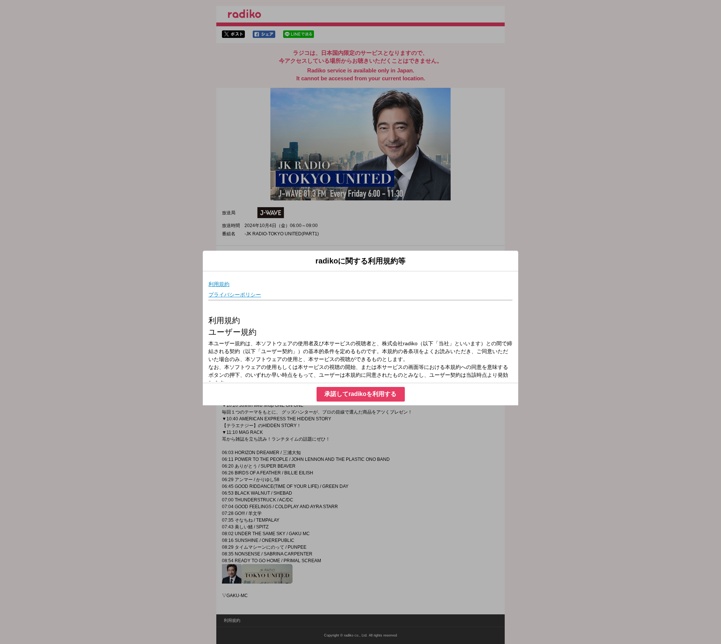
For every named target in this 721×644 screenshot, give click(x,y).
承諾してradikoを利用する (360, 394)
